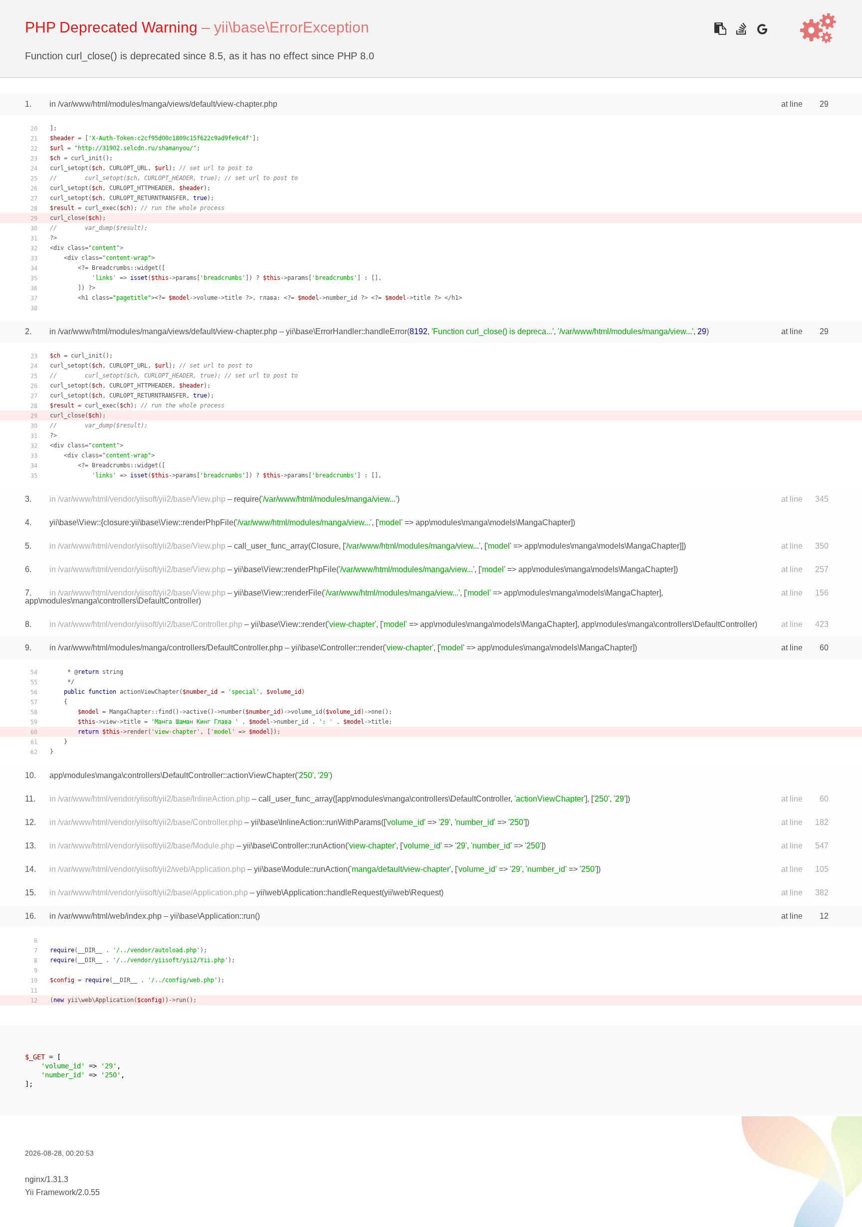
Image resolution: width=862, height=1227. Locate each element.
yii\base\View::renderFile (278, 593)
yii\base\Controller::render (337, 647)
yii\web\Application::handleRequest (319, 892)
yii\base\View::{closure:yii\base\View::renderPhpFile (141, 522)
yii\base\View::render (288, 624)
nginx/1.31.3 (46, 1179)
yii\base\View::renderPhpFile (285, 569)
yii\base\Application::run (212, 916)
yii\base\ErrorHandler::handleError (346, 331)
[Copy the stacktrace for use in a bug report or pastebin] (720, 28)
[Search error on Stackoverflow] (741, 28)
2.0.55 (89, 1192)
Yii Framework (50, 1192)
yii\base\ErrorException (291, 27)
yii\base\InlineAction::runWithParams (316, 822)
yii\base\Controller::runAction (294, 845)
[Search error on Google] (762, 28)
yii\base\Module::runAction (301, 869)
